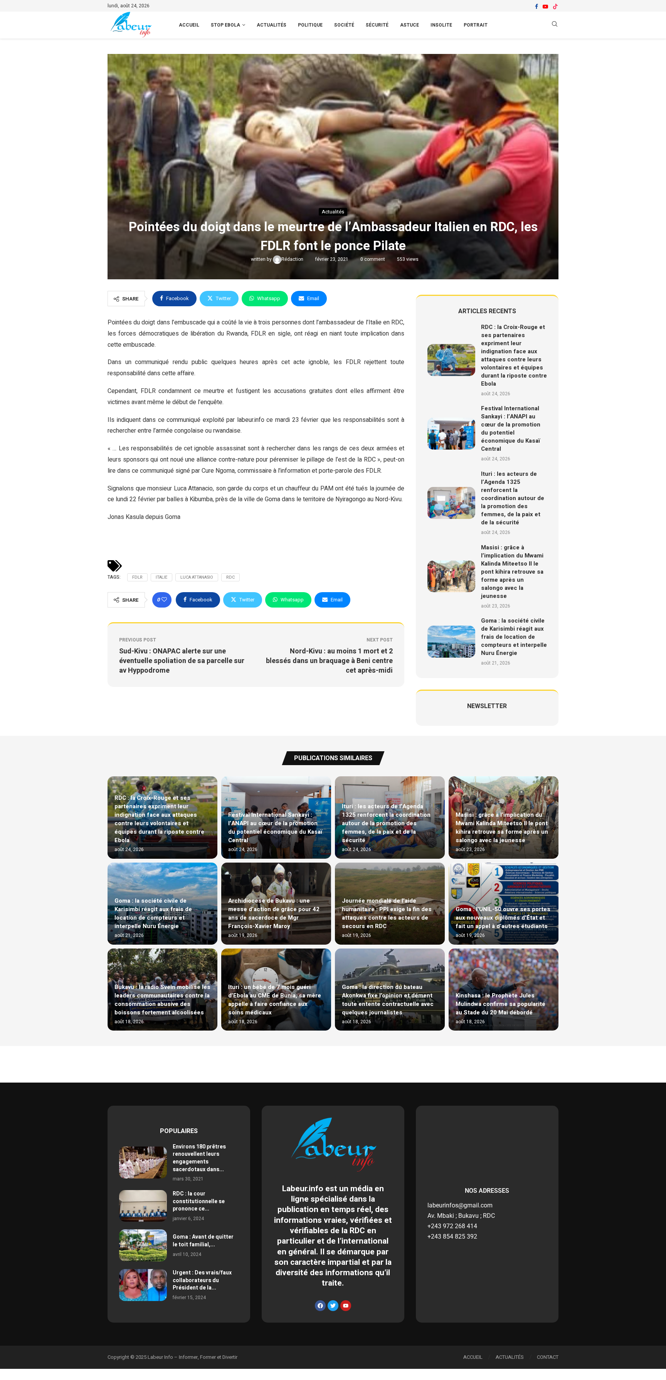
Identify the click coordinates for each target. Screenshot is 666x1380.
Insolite (441, 25)
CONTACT (547, 1357)
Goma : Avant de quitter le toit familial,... (203, 1241)
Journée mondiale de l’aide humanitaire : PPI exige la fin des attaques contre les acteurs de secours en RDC (387, 913)
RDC (230, 577)
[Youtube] (545, 6)
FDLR (137, 577)
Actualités (271, 25)
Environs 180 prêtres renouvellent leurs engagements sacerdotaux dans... (199, 1158)
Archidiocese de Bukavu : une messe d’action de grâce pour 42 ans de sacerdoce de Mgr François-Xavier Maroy (274, 913)
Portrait (476, 25)
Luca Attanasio (196, 577)
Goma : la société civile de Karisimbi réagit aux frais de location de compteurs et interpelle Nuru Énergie (514, 636)
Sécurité (377, 25)
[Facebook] (536, 6)
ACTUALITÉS (510, 1357)
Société (344, 25)
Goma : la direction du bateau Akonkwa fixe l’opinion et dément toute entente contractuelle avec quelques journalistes (388, 1000)
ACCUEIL (189, 25)
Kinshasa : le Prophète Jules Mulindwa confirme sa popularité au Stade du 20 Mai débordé (500, 1004)
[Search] (554, 25)
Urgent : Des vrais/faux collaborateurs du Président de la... (202, 1280)
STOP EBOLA (225, 25)
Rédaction (292, 259)
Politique (310, 25)
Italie (161, 577)
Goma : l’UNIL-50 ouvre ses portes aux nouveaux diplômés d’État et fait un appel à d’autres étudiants (503, 917)
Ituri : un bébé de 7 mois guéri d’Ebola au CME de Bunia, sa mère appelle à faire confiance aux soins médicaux (274, 1000)
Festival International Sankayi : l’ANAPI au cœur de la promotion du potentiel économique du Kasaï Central (510, 428)
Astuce (409, 25)
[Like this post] (164, 600)
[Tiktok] (555, 6)
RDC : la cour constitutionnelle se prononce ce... (199, 1201)
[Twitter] (333, 1305)
